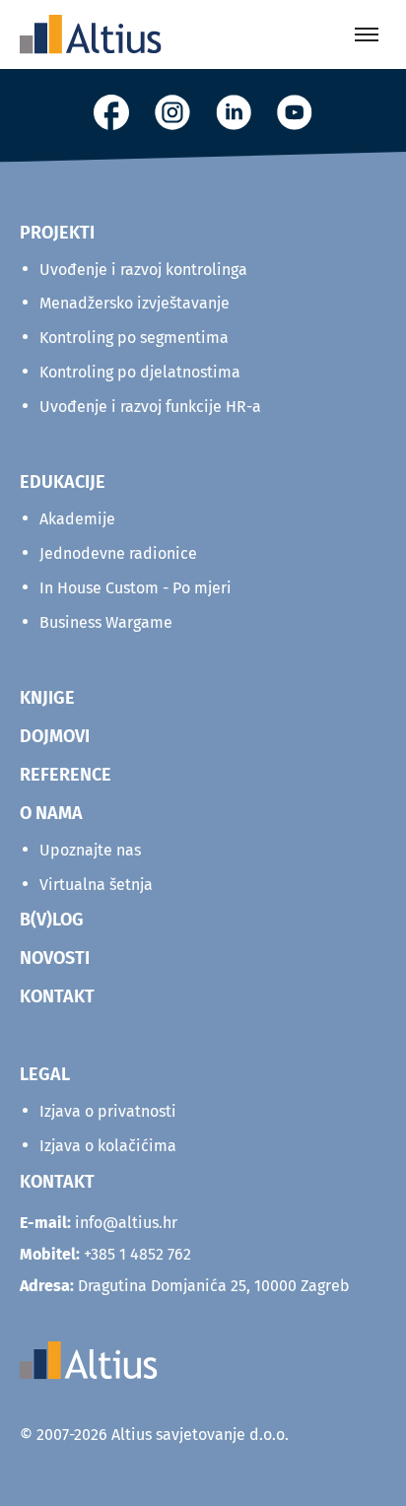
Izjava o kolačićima (107, 1145)
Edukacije (62, 482)
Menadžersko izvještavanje (134, 303)
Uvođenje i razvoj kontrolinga (143, 269)
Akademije (77, 519)
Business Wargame (105, 622)
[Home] (91, 34)
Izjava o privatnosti (107, 1111)
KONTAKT (57, 996)
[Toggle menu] (366, 34)
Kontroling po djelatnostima (139, 372)
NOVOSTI (55, 958)
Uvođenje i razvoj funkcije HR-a (150, 406)
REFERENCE (65, 775)
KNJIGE (47, 698)
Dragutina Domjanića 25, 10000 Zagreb (185, 1285)
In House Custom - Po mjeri (135, 588)
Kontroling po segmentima (134, 337)
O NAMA (51, 813)
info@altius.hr (126, 1222)
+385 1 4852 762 (137, 1254)
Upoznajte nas (90, 850)
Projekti (57, 232)
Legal (45, 1074)
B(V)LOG (52, 919)
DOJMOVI (55, 736)
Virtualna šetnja (96, 884)
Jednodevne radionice (118, 553)
